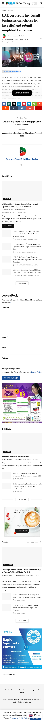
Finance (7, 198)
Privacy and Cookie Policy (19, 718)
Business (10, 11)
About (7, 690)
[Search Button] (41, 3)
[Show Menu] (3, 3)
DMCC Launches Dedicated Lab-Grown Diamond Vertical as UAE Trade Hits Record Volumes (26, 233)
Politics (7, 451)
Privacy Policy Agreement (12, 368)
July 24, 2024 (33, 459)
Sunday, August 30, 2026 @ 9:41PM (26, 252)
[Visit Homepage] (18, 3)
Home (4, 11)
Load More (22, 283)
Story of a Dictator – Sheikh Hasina (15, 456)
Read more (9, 226)
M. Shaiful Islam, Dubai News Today (15, 459)
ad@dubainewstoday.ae (22, 702)
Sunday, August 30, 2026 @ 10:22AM (26, 275)
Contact (21, 693)
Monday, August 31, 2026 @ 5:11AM (14, 212)
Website (5, 358)
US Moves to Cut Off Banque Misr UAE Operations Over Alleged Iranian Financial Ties (27, 246)
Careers (14, 690)
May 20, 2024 (18, 479)
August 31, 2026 (33, 575)
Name (5, 337)
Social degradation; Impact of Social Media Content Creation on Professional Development (27, 486)
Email (4, 347)
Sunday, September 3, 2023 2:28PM (16, 39)
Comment (6, 307)
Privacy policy (32, 690)
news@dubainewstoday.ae (23, 699)
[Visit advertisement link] (22, 403)
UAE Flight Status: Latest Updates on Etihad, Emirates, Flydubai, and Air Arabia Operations (27, 259)
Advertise (22, 690)
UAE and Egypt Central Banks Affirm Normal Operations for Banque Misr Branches (20, 205)
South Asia (8, 564)
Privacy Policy (36, 372)
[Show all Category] (40, 542)
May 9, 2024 (18, 492)
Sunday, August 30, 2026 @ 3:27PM (26, 265)
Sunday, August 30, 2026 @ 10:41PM (26, 239)
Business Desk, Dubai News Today (20, 36)
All (28, 542)
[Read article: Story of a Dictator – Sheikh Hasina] (22, 443)
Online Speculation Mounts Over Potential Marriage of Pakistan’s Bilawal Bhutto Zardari (21, 570)
